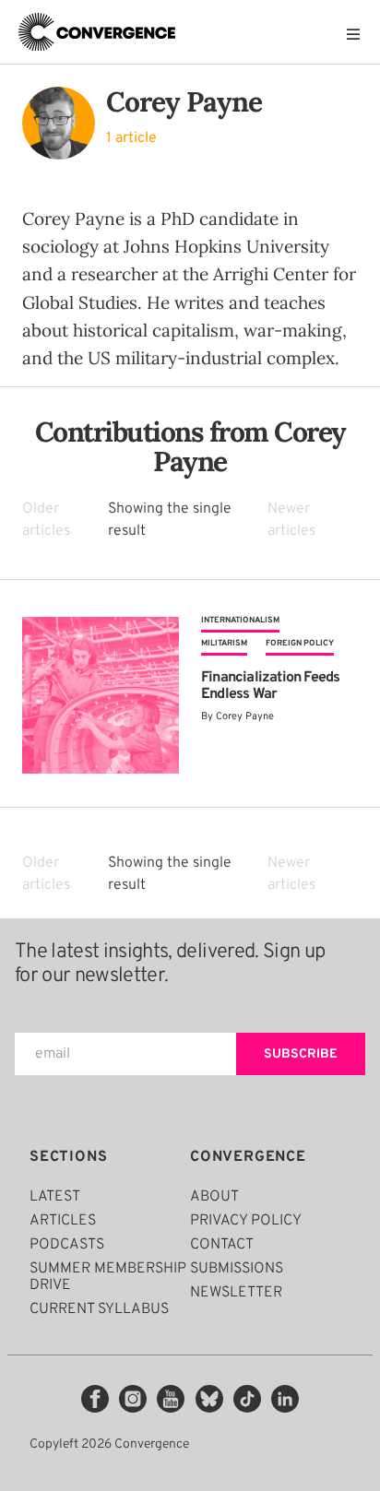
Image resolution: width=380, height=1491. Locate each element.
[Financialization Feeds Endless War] (100, 695)
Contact (222, 1245)
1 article (131, 138)
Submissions (236, 1269)
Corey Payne (245, 716)
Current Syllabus (99, 1309)
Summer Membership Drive (108, 1277)
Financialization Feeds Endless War (270, 686)
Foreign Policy (300, 643)
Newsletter (236, 1293)
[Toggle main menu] (358, 34)
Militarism (224, 643)
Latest (55, 1197)
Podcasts (67, 1245)
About (214, 1197)
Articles (63, 1221)
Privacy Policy (246, 1221)
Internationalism (240, 620)
